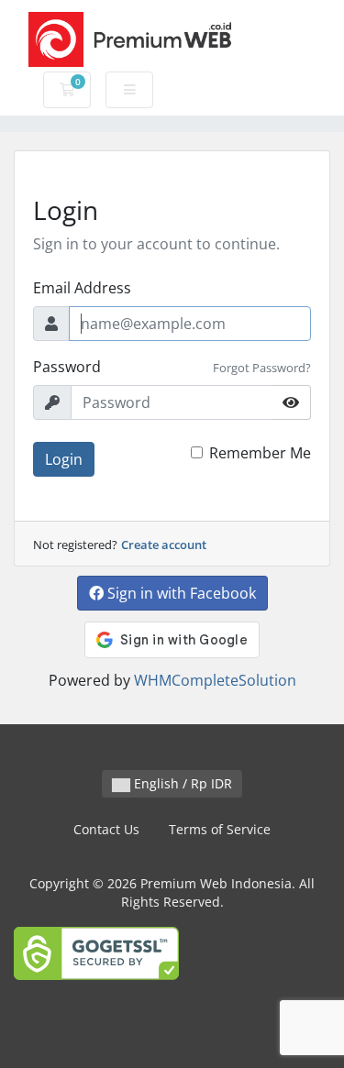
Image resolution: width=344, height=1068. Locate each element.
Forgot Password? (262, 367)
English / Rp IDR (181, 783)
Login (64, 459)
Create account (163, 544)
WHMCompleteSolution (215, 680)
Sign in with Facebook (180, 593)
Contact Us (106, 829)
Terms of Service (220, 829)
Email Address (82, 288)
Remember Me (260, 453)
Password (67, 367)
